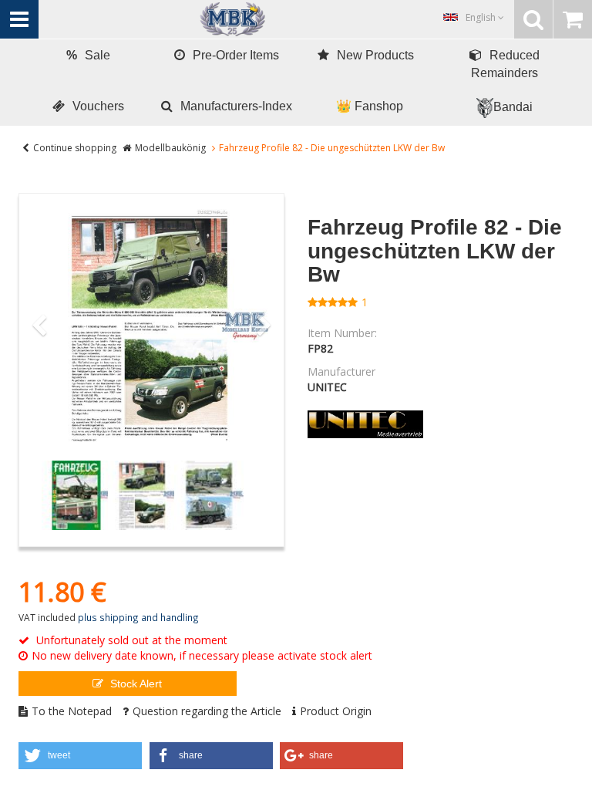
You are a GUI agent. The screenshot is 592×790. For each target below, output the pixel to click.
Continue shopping (74, 147)
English (482, 17)
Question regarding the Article (207, 711)
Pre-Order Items (236, 55)
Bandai (513, 106)
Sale (88, 55)
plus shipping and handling (138, 617)
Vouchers (98, 106)
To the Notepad (72, 711)
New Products (375, 55)
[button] (80, 755)
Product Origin (336, 711)
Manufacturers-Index (236, 106)
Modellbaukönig (170, 147)
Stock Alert (134, 683)
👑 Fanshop (369, 106)
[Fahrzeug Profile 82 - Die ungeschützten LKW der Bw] (151, 326)
